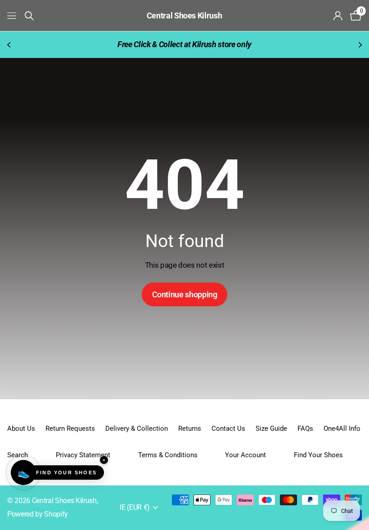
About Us (21, 428)
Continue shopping (184, 294)
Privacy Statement (83, 455)
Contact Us (228, 428)
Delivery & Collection (136, 428)
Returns (189, 428)
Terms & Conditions (168, 455)
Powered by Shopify (37, 514)
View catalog (12, 15)
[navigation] (10, 44)
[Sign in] (338, 16)
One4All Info (342, 428)
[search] (29, 16)
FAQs (305, 428)
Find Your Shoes (318, 455)
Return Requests (70, 428)
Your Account (245, 455)
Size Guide (271, 428)
